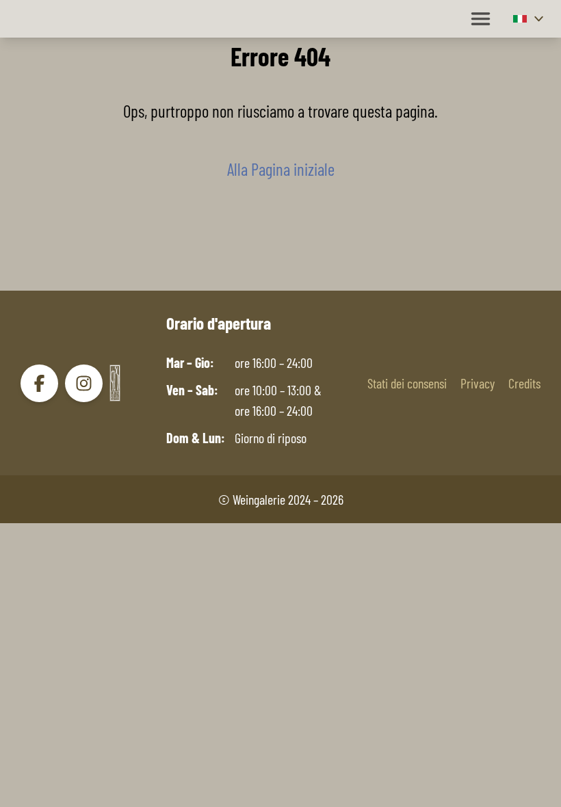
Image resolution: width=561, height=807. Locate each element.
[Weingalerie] (114, 383)
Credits (524, 383)
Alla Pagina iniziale (281, 169)
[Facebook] (39, 383)
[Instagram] (84, 383)
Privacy (477, 383)
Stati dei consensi (407, 383)
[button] (530, 18)
